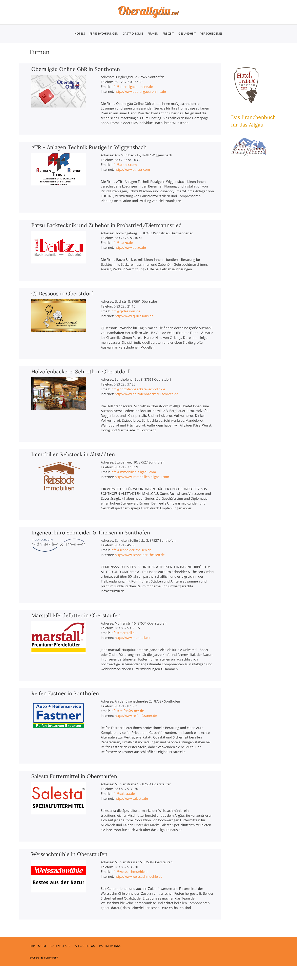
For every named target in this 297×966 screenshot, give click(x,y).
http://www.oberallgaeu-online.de (140, 91)
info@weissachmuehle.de (130, 871)
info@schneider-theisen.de (131, 550)
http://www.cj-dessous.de (134, 316)
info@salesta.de (123, 793)
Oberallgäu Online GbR (45, 957)
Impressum (38, 946)
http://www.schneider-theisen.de (140, 555)
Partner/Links (110, 946)
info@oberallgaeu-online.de (132, 86)
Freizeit (168, 33)
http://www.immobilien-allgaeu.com (142, 477)
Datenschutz (61, 946)
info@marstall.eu (124, 633)
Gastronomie (133, 33)
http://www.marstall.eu (132, 637)
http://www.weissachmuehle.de (138, 876)
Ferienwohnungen (104, 33)
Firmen (153, 33)
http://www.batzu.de (130, 247)
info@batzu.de (122, 242)
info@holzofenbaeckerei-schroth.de (138, 389)
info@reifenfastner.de (127, 711)
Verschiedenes (211, 33)
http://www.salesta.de (131, 798)
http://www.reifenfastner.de (136, 715)
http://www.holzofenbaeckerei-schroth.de (146, 394)
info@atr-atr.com (124, 164)
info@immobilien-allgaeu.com (133, 472)
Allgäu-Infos (85, 946)
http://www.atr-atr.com (132, 169)
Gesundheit (187, 33)
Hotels (80, 33)
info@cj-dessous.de (125, 311)
